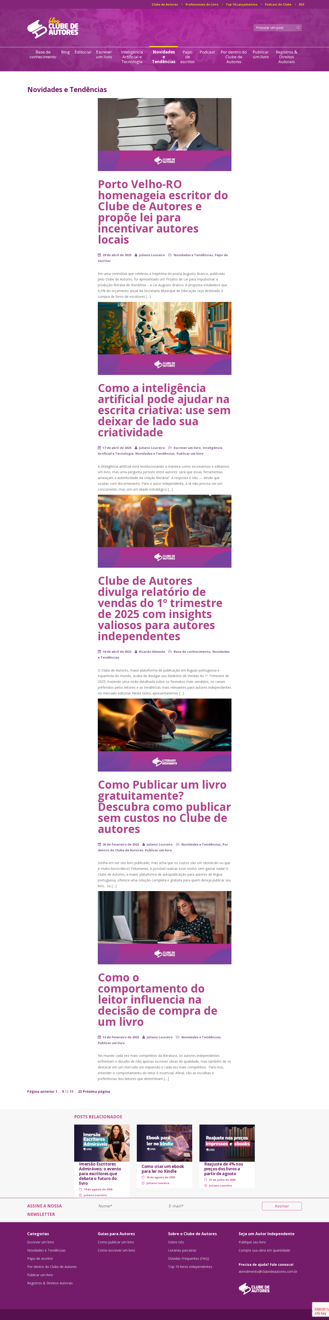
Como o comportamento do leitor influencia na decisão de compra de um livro (157, 999)
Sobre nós (176, 1242)
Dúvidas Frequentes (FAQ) (188, 1258)
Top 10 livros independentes (190, 1266)
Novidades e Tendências (163, 57)
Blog (65, 52)
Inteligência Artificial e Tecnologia (132, 57)
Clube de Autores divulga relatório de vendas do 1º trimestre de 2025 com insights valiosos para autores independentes (160, 608)
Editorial (83, 52)
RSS (301, 4)
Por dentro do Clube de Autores (234, 57)
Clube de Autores (165, 4)
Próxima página (96, 1091)
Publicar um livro (261, 55)
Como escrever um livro (116, 1250)
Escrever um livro (104, 55)
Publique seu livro (252, 1242)
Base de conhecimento (43, 55)
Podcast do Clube (278, 4)
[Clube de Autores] (270, 1286)
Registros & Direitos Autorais (286, 57)
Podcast (207, 52)
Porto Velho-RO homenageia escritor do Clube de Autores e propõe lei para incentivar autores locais (163, 211)
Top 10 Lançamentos (241, 4)
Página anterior (40, 1091)
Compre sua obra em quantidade (264, 1250)
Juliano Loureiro (152, 255)
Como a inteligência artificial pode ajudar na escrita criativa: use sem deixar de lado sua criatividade (164, 410)
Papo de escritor (187, 57)
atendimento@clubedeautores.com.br (268, 1271)
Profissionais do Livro (201, 4)
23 (80, 1091)
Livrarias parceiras (182, 1250)
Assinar (282, 1206)
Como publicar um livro (116, 1242)
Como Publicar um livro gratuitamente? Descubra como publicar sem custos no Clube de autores (164, 806)
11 (71, 1091)
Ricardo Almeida (152, 651)
